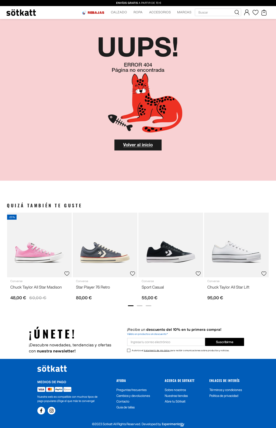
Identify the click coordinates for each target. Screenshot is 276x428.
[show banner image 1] (131, 306)
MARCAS (184, 12)
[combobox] (218, 12)
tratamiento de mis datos (157, 350)
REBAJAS (96, 12)
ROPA (138, 12)
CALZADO (119, 12)
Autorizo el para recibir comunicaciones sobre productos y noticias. (180, 350)
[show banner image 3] (148, 306)
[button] (93, 12)
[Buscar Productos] (237, 12)
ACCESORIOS (160, 12)
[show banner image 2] (140, 306)
